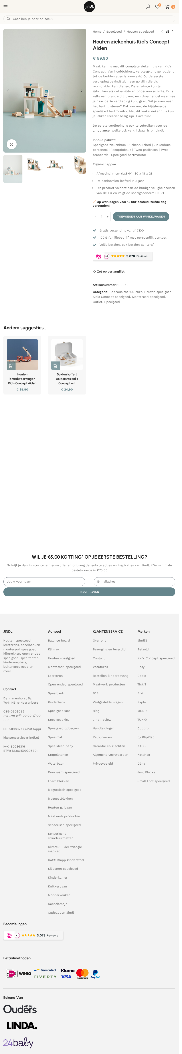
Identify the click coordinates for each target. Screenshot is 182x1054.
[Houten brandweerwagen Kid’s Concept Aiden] (22, 354)
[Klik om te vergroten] (12, 144)
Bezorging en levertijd (109, 649)
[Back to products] (167, 31)
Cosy (140, 667)
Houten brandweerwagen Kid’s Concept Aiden (22, 379)
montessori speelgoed (19, 649)
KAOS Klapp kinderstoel (66, 860)
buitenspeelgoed (15, 666)
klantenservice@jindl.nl (21, 737)
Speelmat (55, 737)
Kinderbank (56, 702)
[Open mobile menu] (5, 6)
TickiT (141, 684)
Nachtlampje (57, 904)
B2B (96, 693)
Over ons (99, 640)
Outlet (97, 302)
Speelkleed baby (60, 746)
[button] (7, 90)
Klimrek (53, 649)
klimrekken (11, 653)
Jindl (142, 640)
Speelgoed (114, 31)
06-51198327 (12, 729)
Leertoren (55, 675)
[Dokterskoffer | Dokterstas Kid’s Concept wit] (67, 354)
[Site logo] (89, 6)
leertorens (11, 645)
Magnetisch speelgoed (64, 790)
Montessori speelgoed (148, 296)
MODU (142, 710)
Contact (99, 658)
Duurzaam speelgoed (64, 772)
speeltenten (29, 658)
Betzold (143, 649)
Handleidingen (104, 728)
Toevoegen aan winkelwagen (141, 216)
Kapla (141, 702)
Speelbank (56, 693)
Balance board (59, 640)
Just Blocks (146, 772)
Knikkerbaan (57, 886)
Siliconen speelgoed (63, 869)
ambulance (101, 130)
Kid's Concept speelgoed (111, 296)
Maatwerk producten (64, 816)
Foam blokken (58, 781)
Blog (96, 710)
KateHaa (143, 754)
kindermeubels (14, 662)
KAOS (141, 746)
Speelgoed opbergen (63, 728)
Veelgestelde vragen (108, 702)
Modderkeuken (59, 895)
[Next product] (172, 31)
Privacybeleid (103, 763)
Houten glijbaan (60, 807)
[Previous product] (162, 31)
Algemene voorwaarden (110, 754)
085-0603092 (13, 711)
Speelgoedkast (59, 710)
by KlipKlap (145, 737)
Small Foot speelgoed (153, 781)
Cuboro (142, 728)
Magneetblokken (60, 798)
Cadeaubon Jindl (61, 912)
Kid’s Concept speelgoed (156, 658)
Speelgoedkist (58, 719)
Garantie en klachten (109, 746)
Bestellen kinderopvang (110, 675)
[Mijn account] (148, 6)
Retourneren (102, 737)
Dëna (141, 763)
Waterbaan (56, 763)
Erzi (140, 693)
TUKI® (142, 719)
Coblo (141, 675)
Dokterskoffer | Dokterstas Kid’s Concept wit (67, 379)
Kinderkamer (57, 877)
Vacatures (100, 667)
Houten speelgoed (140, 31)
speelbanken (30, 645)
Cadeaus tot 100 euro (125, 292)
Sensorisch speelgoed (64, 825)
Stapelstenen (58, 754)
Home (97, 31)
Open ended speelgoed (65, 684)
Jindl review (102, 719)
